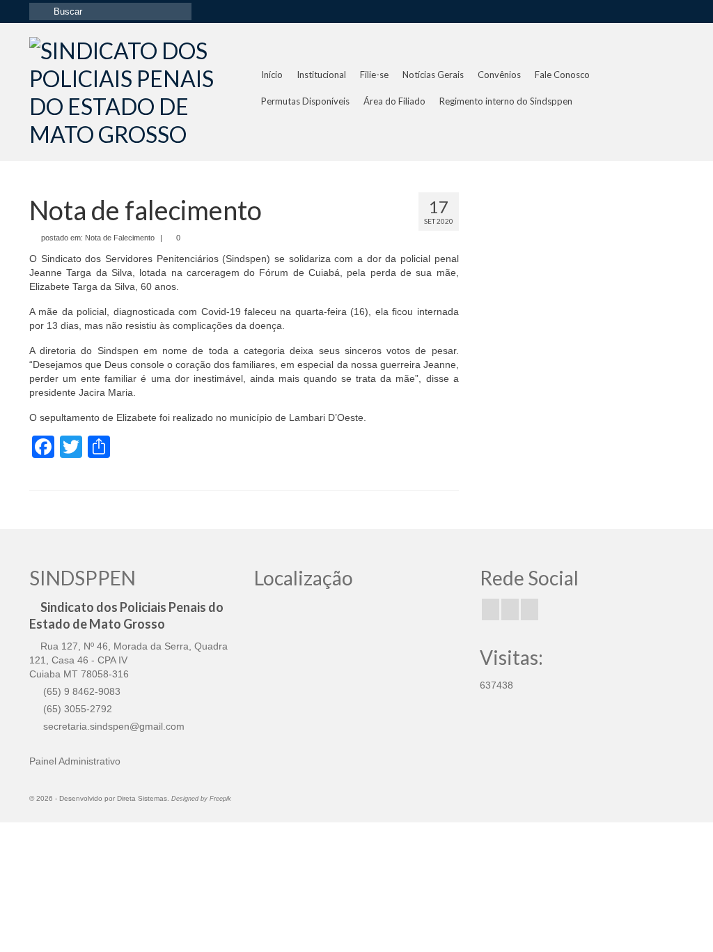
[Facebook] (490, 609)
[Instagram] (510, 609)
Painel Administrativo (74, 761)
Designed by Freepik (201, 798)
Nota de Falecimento (120, 237)
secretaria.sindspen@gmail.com (112, 726)
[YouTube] (529, 609)
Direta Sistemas (142, 798)
